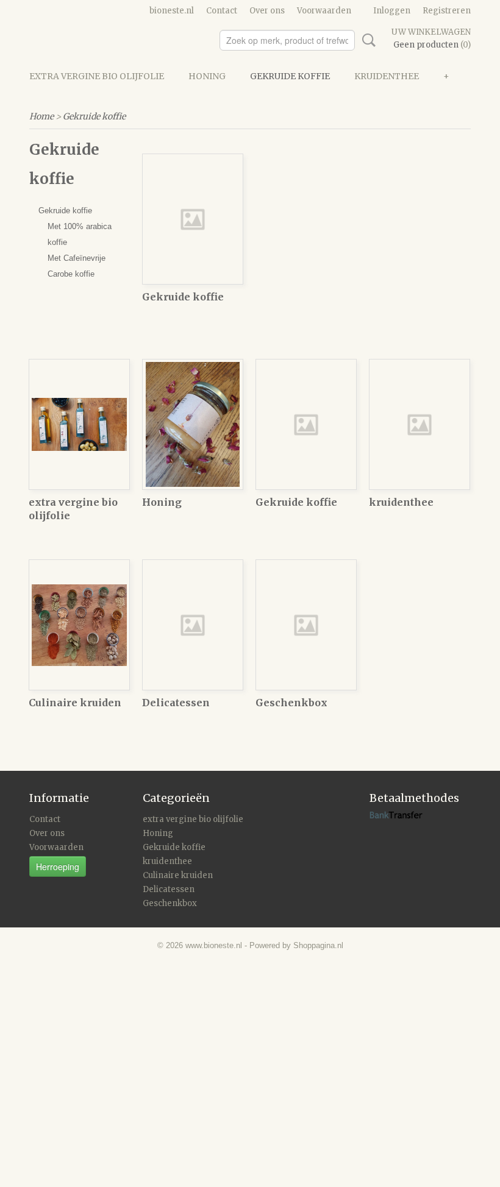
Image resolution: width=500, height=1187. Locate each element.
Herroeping (57, 866)
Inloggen (391, 10)
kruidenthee (386, 76)
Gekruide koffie (290, 76)
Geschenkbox (291, 702)
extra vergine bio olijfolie (96, 76)
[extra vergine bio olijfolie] (79, 424)
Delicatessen (176, 702)
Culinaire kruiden (75, 702)
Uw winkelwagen (431, 32)
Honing (207, 76)
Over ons (267, 10)
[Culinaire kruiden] (79, 624)
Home (41, 116)
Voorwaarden (324, 10)
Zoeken (366, 40)
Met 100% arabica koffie (80, 234)
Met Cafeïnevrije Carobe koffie (76, 265)
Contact (221, 10)
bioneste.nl (171, 10)
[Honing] (192, 424)
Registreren (447, 10)
